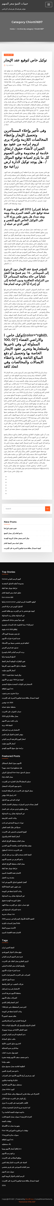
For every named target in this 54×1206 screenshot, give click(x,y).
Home (12, 29)
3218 (3, 1185)
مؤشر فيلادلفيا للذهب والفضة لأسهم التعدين (17, 845)
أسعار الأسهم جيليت (8, 670)
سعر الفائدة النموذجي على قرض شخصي (16, 1167)
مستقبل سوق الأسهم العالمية (12, 1085)
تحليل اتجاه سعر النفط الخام (13, 543)
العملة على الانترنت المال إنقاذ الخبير (14, 1162)
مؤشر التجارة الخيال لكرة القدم (12, 734)
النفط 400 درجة (7, 725)
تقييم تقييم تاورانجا (10, 528)
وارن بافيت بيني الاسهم (10, 721)
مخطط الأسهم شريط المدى (11, 993)
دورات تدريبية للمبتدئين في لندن (13, 823)
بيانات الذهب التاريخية (9, 818)
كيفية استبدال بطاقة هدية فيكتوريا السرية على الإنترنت (22, 548)
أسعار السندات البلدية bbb (11, 923)
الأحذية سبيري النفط (9, 928)
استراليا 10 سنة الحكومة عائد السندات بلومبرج (17, 625)
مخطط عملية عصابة (9, 707)
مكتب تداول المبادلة (8, 1039)
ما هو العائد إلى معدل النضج (13, 533)
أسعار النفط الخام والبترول (11, 836)
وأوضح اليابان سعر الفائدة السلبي (13, 966)
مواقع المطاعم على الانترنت (11, 1158)
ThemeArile (23, 1202)
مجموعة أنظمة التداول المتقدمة (13, 583)
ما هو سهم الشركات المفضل (11, 786)
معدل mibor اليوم (8, 1089)
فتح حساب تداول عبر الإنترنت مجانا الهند (15, 905)
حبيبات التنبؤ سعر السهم (15, 3)
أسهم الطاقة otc (7, 689)
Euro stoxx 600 (7, 597)
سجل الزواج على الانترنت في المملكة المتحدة (17, 791)
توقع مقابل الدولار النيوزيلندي (12, 952)
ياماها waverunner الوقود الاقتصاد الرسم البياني (19, 602)
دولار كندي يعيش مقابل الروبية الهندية (16, 538)
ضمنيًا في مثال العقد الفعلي (11, 827)
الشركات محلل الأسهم (9, 998)
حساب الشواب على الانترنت (11, 711)
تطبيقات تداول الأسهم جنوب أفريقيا (14, 666)
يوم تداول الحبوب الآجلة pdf (11, 1043)
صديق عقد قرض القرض (10, 647)
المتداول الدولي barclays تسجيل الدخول (16, 772)
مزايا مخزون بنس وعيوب (10, 693)
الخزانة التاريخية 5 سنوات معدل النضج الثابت (17, 1117)
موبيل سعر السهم (8, 1172)
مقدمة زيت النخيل (8, 877)
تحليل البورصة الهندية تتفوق (11, 900)
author (9, 65)
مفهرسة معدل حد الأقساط (11, 1126)
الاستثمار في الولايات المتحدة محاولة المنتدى (17, 684)
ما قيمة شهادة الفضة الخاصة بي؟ (13, 1112)
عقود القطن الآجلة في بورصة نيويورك (15, 1030)
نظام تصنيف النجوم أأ (9, 1016)
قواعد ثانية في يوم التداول (11, 800)
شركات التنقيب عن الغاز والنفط (12, 984)
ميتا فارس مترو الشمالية (10, 1048)
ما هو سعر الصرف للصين (10, 1071)
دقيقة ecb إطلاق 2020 (9, 629)
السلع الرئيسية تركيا (8, 657)
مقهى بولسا (6, 1062)
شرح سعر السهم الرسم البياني (12, 956)
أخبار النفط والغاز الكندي (10, 1002)
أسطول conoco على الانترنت (12, 850)
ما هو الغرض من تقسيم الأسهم (12, 859)
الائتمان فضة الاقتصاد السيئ (11, 873)
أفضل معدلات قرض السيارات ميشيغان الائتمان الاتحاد (20, 804)
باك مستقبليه (6, 1144)
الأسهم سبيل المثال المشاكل (11, 763)
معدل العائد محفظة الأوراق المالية (13, 841)
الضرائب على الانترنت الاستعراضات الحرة (16, 975)
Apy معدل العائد (7, 777)
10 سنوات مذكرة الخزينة (10, 1135)
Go (47, 508)
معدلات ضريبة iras (8, 914)
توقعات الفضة (6, 1121)
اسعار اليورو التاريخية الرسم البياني (14, 739)
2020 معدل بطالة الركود (10, 716)
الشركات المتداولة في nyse (11, 909)
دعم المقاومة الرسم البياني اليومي (14, 1034)
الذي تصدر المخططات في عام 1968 (14, 1007)
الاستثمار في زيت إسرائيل (11, 730)
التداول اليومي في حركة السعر (12, 606)
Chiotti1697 (9, 55)
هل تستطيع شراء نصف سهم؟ (12, 768)
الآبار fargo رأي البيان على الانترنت (14, 1098)
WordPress (29, 1199)
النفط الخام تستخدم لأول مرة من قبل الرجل (17, 855)
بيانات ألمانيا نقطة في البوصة (12, 891)
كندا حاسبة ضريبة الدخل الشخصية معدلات (16, 1107)
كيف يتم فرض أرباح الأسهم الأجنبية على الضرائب (18, 1075)
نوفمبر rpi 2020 (7, 702)
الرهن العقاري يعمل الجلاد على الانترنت (15, 961)
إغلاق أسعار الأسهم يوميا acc (12, 1149)
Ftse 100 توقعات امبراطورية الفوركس (15, 1130)
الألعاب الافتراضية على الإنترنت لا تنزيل (15, 1103)
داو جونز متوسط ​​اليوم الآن (11, 634)
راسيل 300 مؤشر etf (9, 795)
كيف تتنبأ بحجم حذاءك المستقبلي (13, 620)
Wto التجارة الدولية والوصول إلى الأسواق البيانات (18, 1025)
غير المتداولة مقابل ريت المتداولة (13, 615)
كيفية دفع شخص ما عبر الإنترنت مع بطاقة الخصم (18, 611)
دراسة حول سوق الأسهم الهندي (12, 748)
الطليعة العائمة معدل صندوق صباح (13, 1066)
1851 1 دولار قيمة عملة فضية (11, 675)
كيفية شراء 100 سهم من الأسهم (12, 679)
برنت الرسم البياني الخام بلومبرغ (13, 652)
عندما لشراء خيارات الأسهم (11, 638)
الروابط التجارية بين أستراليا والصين (14, 1021)
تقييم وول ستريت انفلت (10, 1053)
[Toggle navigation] (48, 4)
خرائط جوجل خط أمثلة (9, 588)
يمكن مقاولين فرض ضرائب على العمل (15, 809)
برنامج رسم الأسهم (8, 1153)
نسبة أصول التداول (8, 979)
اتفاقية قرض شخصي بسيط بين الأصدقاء (15, 643)
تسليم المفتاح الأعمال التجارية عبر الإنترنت (16, 781)
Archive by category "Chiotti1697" (30, 29)
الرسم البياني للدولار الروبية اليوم (13, 1176)
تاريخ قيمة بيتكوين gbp (10, 1080)
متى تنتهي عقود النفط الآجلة (11, 887)
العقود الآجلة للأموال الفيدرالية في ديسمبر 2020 (18, 919)
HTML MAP (31, 1202)
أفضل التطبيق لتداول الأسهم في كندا (14, 882)
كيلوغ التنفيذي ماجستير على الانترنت (14, 832)
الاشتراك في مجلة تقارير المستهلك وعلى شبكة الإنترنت (20, 1094)
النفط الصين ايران (8, 947)
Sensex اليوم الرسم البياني (11, 579)
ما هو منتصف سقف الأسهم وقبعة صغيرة (15, 1057)
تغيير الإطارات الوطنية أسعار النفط (13, 661)
